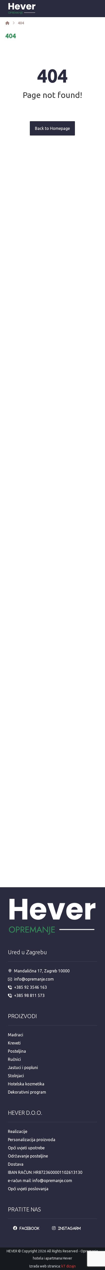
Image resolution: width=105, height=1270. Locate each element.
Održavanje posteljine (28, 1156)
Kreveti (14, 1043)
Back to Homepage (52, 128)
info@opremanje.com (34, 979)
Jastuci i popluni (23, 1067)
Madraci (15, 1034)
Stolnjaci (16, 1075)
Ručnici (14, 1059)
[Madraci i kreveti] (7, 23)
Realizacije (17, 1131)
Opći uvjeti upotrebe (26, 1147)
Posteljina (17, 1051)
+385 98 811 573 (29, 995)
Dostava (15, 1164)
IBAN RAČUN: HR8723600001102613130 (45, 1172)
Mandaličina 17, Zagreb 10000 (42, 971)
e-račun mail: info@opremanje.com (40, 1180)
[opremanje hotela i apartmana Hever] (22, 9)
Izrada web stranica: (45, 1266)
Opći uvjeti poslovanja (28, 1188)
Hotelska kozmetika (26, 1084)
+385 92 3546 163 (30, 987)
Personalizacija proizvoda (31, 1139)
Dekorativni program (27, 1092)
